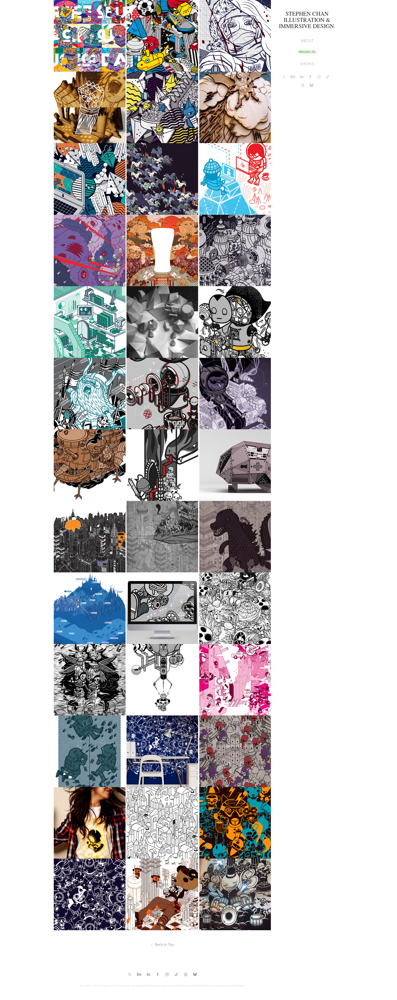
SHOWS (307, 64)
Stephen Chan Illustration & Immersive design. (307, 19)
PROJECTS (307, 51)
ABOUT (307, 40)
